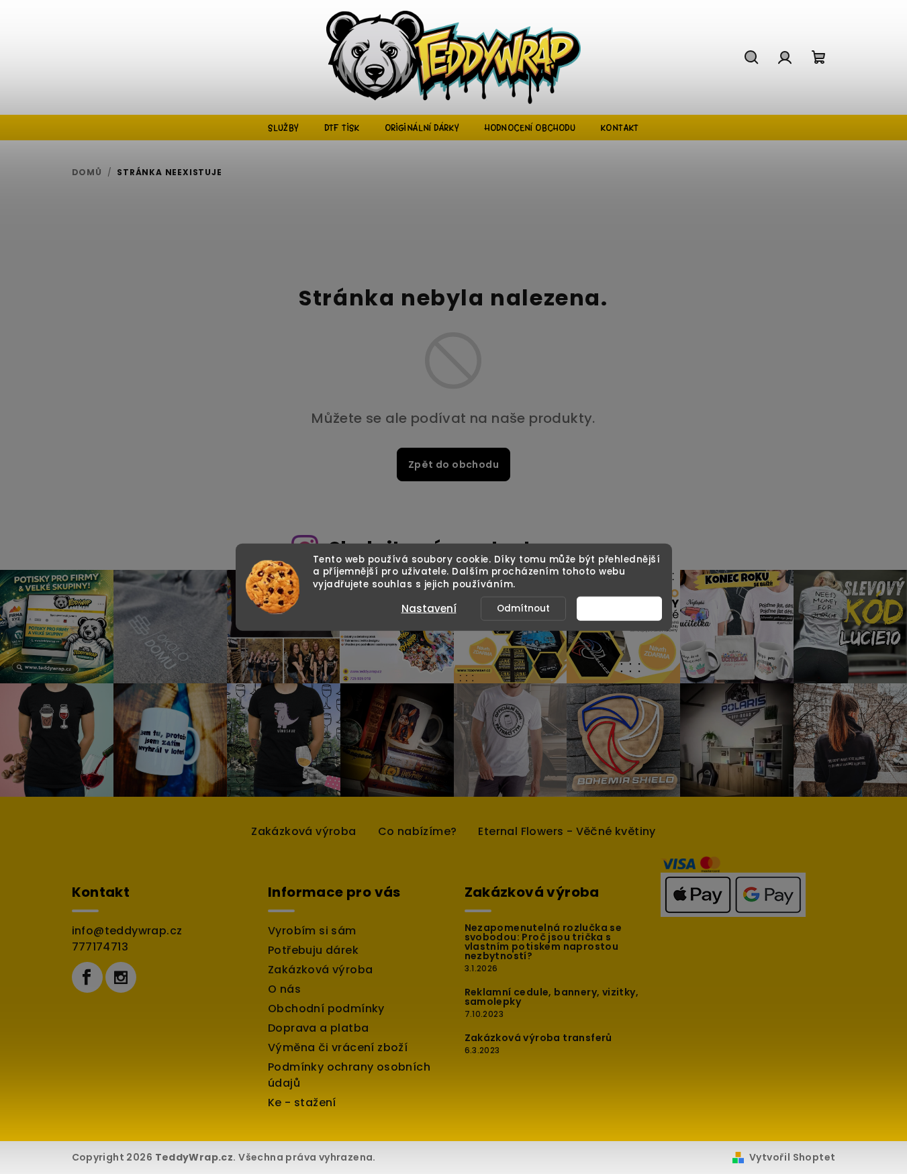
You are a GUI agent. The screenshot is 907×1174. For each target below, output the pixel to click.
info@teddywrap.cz (127, 930)
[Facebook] (87, 977)
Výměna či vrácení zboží (338, 1047)
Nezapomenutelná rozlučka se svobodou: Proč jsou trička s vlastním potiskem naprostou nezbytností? (543, 942)
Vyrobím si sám (312, 930)
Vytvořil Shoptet (792, 1157)
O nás (284, 989)
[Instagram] (120, 977)
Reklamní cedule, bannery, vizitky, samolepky (552, 996)
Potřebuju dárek (313, 950)
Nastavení (429, 608)
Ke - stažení (302, 1102)
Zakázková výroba (303, 831)
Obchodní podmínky (326, 1008)
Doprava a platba (318, 1028)
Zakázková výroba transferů (538, 1037)
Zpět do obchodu (453, 464)
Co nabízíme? (417, 831)
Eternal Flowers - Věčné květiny (566, 831)
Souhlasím (625, 608)
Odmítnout (523, 608)
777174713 (100, 947)
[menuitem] (283, 127)
